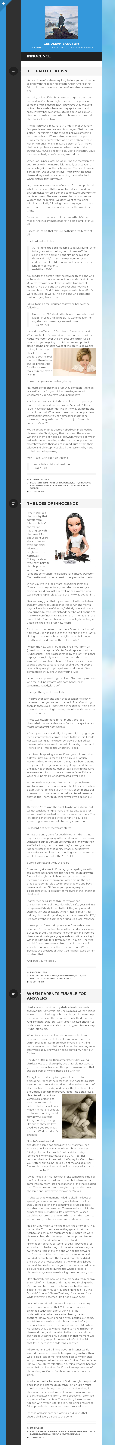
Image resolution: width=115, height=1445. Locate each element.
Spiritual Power (72, 485)
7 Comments (37, 1437)
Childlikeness (63, 483)
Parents (56, 1434)
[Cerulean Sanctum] (61, 22)
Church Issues (66, 976)
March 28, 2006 (38, 972)
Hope (79, 1431)
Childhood (36, 976)
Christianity (50, 976)
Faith (75, 483)
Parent (34, 1434)
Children (52, 1431)
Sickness (75, 1434)
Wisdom (34, 488)
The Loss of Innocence (52, 503)
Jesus (46, 978)
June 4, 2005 (36, 1428)
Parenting (45, 1434)
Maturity (49, 485)
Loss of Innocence (60, 978)
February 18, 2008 (39, 479)
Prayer (58, 485)
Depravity (63, 1431)
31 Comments (37, 491)
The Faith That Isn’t (49, 71)
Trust (86, 485)
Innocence (85, 483)
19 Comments (37, 982)
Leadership (36, 485)
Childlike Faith (46, 483)
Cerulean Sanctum (61, 43)
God (84, 976)
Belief (33, 483)
